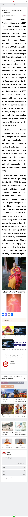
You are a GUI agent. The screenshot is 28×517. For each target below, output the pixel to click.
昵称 (4, 467)
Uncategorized (9, 5)
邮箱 (4, 471)
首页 (3, 5)
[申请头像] (24, 453)
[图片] (23, 464)
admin (6, 376)
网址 (4, 474)
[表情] (21, 464)
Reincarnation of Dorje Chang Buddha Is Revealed (20, 416)
